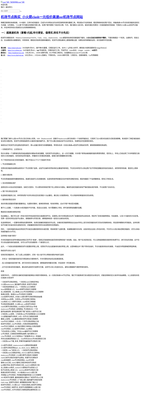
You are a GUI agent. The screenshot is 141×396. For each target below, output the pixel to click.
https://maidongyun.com (16, 53)
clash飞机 (21, 2)
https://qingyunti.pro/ (14, 48)
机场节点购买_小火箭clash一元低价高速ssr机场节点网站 (42, 17)
